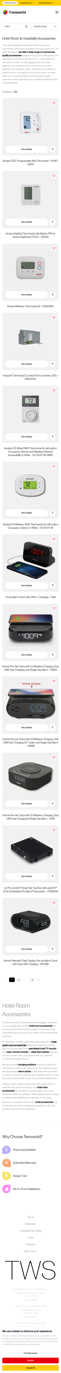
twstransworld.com (10, 3)
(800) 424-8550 (30, 1317)
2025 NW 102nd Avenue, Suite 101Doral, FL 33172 (30, 1294)
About (30, 1217)
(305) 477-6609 (30, 1300)
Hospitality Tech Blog (30, 1230)
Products (30, 1244)
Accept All (30, 1368)
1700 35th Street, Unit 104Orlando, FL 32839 (30, 1311)
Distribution (30, 1223)
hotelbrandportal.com (46, 3)
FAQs (30, 1237)
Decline (30, 1360)
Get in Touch (30, 1251)
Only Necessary (30, 1353)
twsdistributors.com (27, 3)
